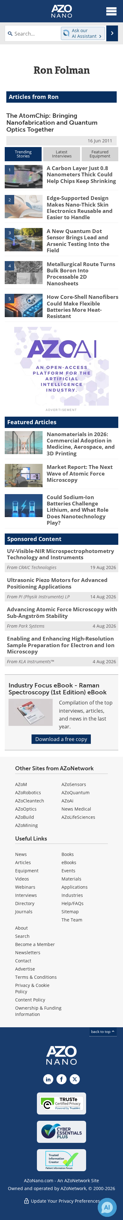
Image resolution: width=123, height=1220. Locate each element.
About (21, 928)
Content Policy (30, 1000)
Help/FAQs (73, 903)
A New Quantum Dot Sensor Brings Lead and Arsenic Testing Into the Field (78, 240)
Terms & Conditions (36, 977)
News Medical (76, 809)
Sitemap (70, 912)
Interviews (26, 895)
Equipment (26, 871)
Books (68, 854)
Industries (72, 895)
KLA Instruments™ (36, 661)
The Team (72, 920)
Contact (23, 961)
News (21, 854)
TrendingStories (23, 154)
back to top (101, 1031)
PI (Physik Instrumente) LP (44, 597)
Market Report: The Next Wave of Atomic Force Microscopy (80, 473)
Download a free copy (61, 739)
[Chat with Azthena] (107, 1207)
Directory (24, 903)
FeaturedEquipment (100, 154)
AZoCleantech (29, 801)
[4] (24, 272)
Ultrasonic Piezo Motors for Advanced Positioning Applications (57, 583)
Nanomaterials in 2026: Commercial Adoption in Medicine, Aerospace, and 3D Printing (81, 443)
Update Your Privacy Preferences (65, 1201)
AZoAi (67, 801)
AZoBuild (24, 817)
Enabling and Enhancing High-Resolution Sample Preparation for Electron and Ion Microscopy (60, 645)
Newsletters (27, 952)
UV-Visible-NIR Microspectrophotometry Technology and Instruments (60, 554)
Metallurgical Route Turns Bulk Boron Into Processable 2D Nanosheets (81, 273)
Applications (75, 887)
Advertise (25, 969)
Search (22, 936)
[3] (24, 239)
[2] (24, 206)
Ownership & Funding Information (38, 1011)
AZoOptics (26, 809)
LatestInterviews (62, 154)
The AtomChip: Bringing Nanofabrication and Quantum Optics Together (51, 122)
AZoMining (26, 825)
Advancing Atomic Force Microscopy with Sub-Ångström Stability (62, 612)
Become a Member (35, 944)
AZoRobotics (28, 792)
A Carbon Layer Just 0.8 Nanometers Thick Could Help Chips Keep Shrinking (81, 174)
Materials (71, 879)
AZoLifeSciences (78, 817)
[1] (24, 176)
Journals (23, 912)
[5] (24, 305)
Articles (23, 862)
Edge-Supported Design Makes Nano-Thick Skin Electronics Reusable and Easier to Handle (80, 207)
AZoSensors (74, 784)
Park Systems (31, 626)
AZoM (21, 784)
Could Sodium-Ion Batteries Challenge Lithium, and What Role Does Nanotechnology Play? (77, 510)
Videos (22, 879)
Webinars (25, 887)
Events (68, 871)
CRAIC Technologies (37, 567)
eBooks (69, 862)
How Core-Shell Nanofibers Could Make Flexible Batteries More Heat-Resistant (82, 306)
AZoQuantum (76, 792)
